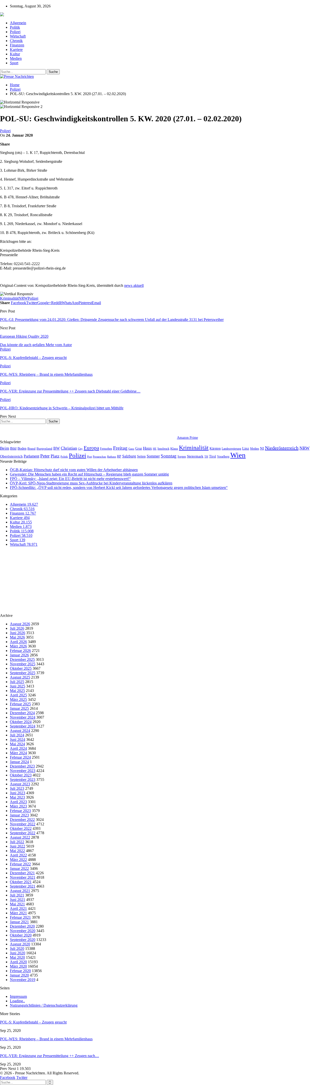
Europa (91, 448)
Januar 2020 (19, 975)
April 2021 (18, 908)
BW (56, 448)
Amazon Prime (187, 437)
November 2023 (22, 771)
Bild (13, 448)
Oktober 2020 (21, 935)
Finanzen (17, 45)
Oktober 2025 (21, 668)
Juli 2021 (17, 895)
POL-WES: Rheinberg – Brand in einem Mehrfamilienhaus (46, 1039)
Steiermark (195, 456)
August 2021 (20, 891)
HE (155, 448)
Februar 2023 (20, 811)
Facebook (7, 1077)
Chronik (16, 41)
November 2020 (22, 931)
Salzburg (129, 456)
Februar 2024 (20, 757)
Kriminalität (9, 298)
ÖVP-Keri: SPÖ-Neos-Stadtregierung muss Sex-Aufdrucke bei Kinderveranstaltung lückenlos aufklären (91, 483)
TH (206, 456)
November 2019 (22, 980)
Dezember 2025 (22, 659)
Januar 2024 (19, 762)
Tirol (212, 456)
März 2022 (18, 859)
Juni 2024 (17, 739)
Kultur (15, 54)
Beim (4, 448)
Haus (147, 448)
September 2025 (22, 673)
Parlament (31, 456)
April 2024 (18, 748)
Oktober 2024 (21, 722)
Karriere (16, 49)
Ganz (131, 448)
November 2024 (22, 717)
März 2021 (18, 913)
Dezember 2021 (22, 873)
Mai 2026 (17, 637)
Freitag (120, 448)
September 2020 (22, 940)
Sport (14, 63)
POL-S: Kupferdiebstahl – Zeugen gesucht (33, 1022)
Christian (69, 448)
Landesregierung (231, 448)
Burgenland (44, 448)
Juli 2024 (17, 735)
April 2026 (18, 642)
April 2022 (18, 855)
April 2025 (18, 695)
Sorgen (182, 456)
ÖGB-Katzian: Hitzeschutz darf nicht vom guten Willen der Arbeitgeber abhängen (74, 470)
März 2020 (18, 966)
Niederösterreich (281, 448)
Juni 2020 (17, 953)
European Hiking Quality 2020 (24, 336)
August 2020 (20, 944)
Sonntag (169, 456)
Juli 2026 (17, 628)
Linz (245, 448)
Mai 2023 (17, 797)
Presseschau (99, 456)
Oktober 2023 (21, 775)
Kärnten (215, 448)
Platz (55, 456)
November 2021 (22, 877)
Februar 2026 (20, 650)
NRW (23, 298)
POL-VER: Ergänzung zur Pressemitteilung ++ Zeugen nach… (49, 1056)
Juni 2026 (17, 633)
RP (119, 456)
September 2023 (22, 779)
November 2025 (22, 664)
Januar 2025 (19, 708)
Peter (45, 456)
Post (89, 456)
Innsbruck (163, 448)
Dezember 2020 (22, 926)
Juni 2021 (17, 899)
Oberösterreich (11, 456)
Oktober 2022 (21, 828)
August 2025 (20, 677)
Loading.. (17, 1001)
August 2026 (20, 624)
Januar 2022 (19, 868)
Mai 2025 (17, 691)
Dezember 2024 (22, 713)
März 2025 (18, 699)
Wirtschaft (18, 36)
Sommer (153, 456)
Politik (15, 27)
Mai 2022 (17, 851)
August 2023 (20, 784)
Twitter (21, 1077)
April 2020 (18, 962)
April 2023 (18, 802)
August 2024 (20, 731)
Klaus (174, 448)
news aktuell (134, 285)
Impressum (18, 996)
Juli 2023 (17, 788)
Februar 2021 (20, 917)
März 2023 (18, 806)
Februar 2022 (20, 864)
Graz (138, 448)
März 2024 (18, 753)
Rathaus (111, 456)
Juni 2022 (17, 846)
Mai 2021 (17, 904)
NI (262, 448)
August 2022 (20, 837)
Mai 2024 (17, 744)
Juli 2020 (17, 948)
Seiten (141, 456)
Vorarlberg (223, 456)
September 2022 (22, 833)
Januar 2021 (19, 922)
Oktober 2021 (21, 882)
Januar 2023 (19, 815)
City (80, 448)
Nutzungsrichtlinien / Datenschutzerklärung (44, 1005)
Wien (238, 455)
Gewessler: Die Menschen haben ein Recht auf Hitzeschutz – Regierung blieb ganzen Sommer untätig (89, 474)
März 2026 (18, 646)
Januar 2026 (19, 655)
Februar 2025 (20, 704)
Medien (16, 58)
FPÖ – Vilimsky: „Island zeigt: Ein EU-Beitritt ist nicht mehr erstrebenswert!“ (70, 479)
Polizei (15, 32)
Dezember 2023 (22, 766)
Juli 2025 (17, 682)
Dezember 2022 (22, 819)
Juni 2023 (17, 793)
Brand (31, 448)
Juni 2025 (17, 686)
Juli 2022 (17, 842)
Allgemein (18, 23)
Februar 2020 (20, 971)
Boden (22, 448)
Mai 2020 (17, 957)
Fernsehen (106, 448)
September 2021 (22, 886)
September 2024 (22, 726)
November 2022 (22, 824)
